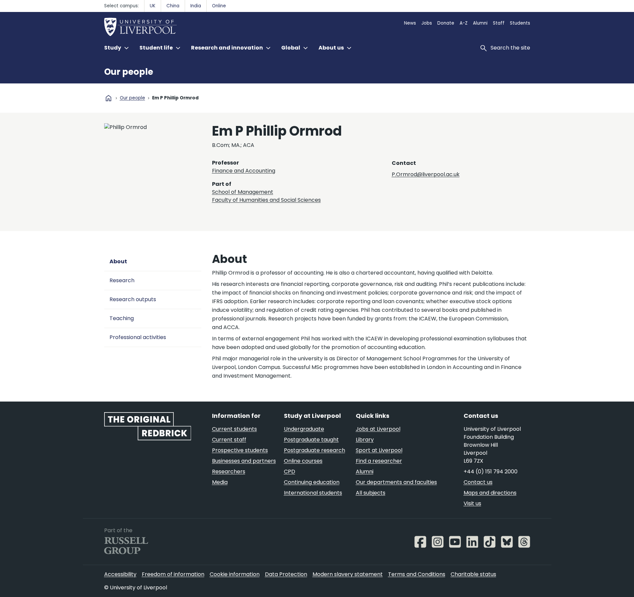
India (195, 6)
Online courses (303, 461)
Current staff (229, 439)
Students (520, 23)
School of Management (242, 192)
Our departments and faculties (396, 482)
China (172, 6)
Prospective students (240, 450)
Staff (499, 23)
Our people (128, 72)
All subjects (370, 493)
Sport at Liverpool (379, 450)
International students (313, 493)
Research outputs (132, 299)
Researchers (228, 471)
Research (121, 280)
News (410, 23)
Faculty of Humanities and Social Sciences (266, 200)
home (108, 98)
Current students (234, 429)
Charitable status (473, 574)
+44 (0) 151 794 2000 (491, 471)
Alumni (480, 23)
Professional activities (137, 337)
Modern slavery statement (348, 574)
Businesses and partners (244, 461)
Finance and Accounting (243, 171)
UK (152, 6)
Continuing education (311, 482)
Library (365, 439)
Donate (445, 23)
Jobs (426, 23)
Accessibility (120, 574)
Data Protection (286, 574)
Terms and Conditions (416, 574)
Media (220, 482)
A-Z (464, 23)
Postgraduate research (314, 450)
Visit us (472, 503)
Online (219, 6)
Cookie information (235, 574)
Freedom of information (173, 574)
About (118, 261)
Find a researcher (379, 461)
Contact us (478, 482)
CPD (289, 471)
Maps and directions (490, 493)
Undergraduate (304, 429)
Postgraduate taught (311, 439)
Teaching (121, 318)
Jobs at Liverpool (378, 429)
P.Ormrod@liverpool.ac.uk (426, 174)
